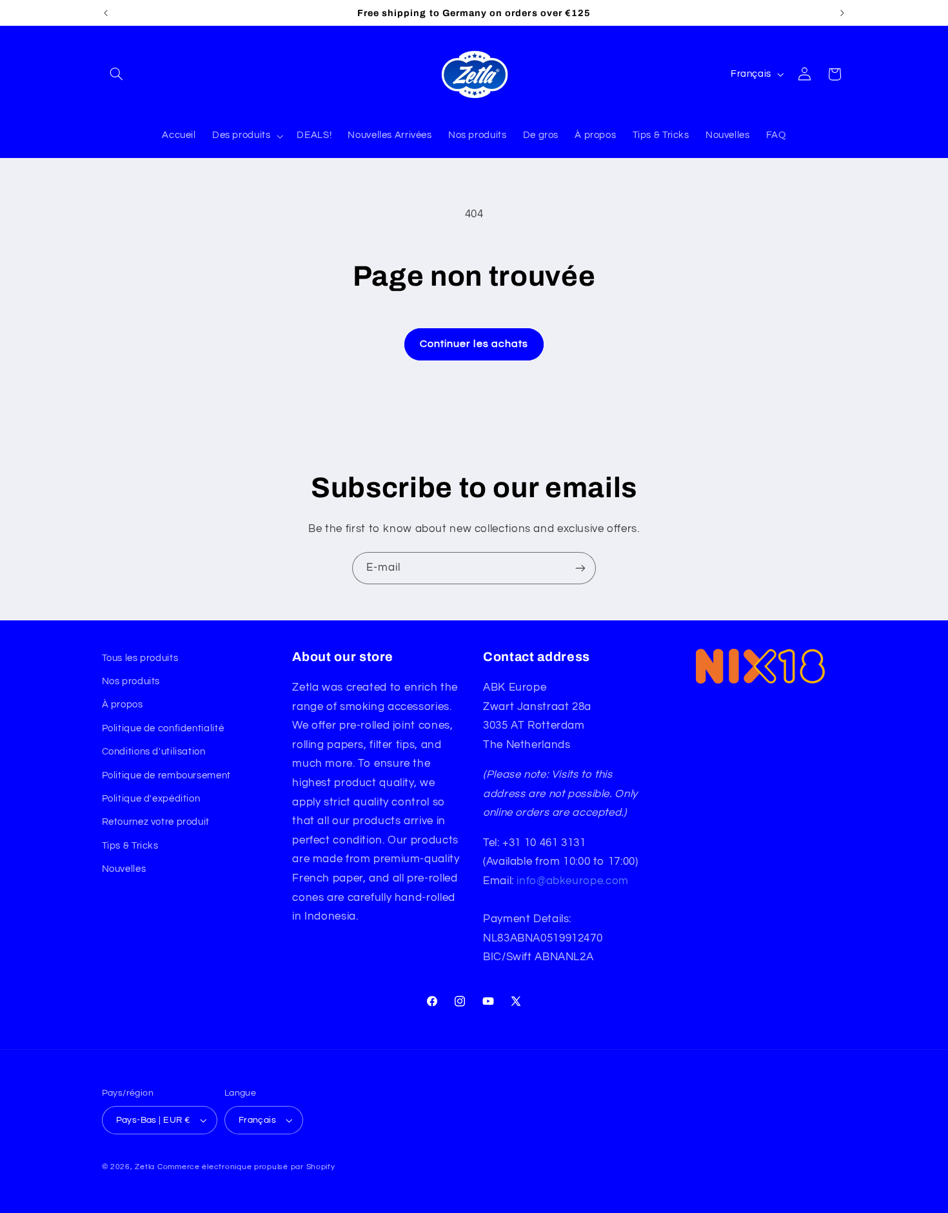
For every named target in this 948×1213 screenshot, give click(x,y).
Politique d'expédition (151, 799)
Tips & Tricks (130, 846)
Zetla (145, 1166)
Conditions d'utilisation (154, 751)
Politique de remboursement (166, 775)
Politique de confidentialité (163, 728)
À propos (122, 704)
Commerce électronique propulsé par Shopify (246, 1166)
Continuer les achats (474, 344)
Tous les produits (140, 658)
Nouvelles (124, 869)
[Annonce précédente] (106, 13)
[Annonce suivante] (842, 13)
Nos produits (131, 681)
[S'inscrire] (580, 568)
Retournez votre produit (156, 822)
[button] (117, 74)
